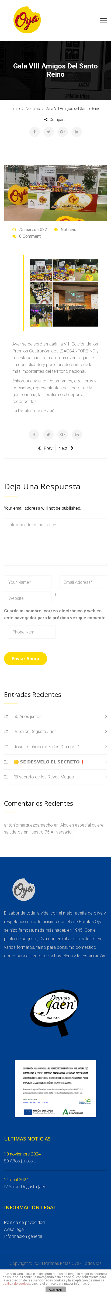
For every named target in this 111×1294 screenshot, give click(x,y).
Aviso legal (14, 1229)
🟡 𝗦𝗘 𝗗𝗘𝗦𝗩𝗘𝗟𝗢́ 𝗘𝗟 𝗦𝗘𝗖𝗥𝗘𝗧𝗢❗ (49, 762)
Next (62, 448)
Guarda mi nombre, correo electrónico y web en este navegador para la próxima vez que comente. (55, 614)
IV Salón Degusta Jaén (35, 731)
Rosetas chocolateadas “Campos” (46, 746)
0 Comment (30, 236)
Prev (48, 448)
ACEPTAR (55, 1289)
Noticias (68, 229)
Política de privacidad (24, 1222)
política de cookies (16, 1283)
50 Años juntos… (28, 716)
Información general (23, 1236)
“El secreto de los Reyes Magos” (44, 777)
